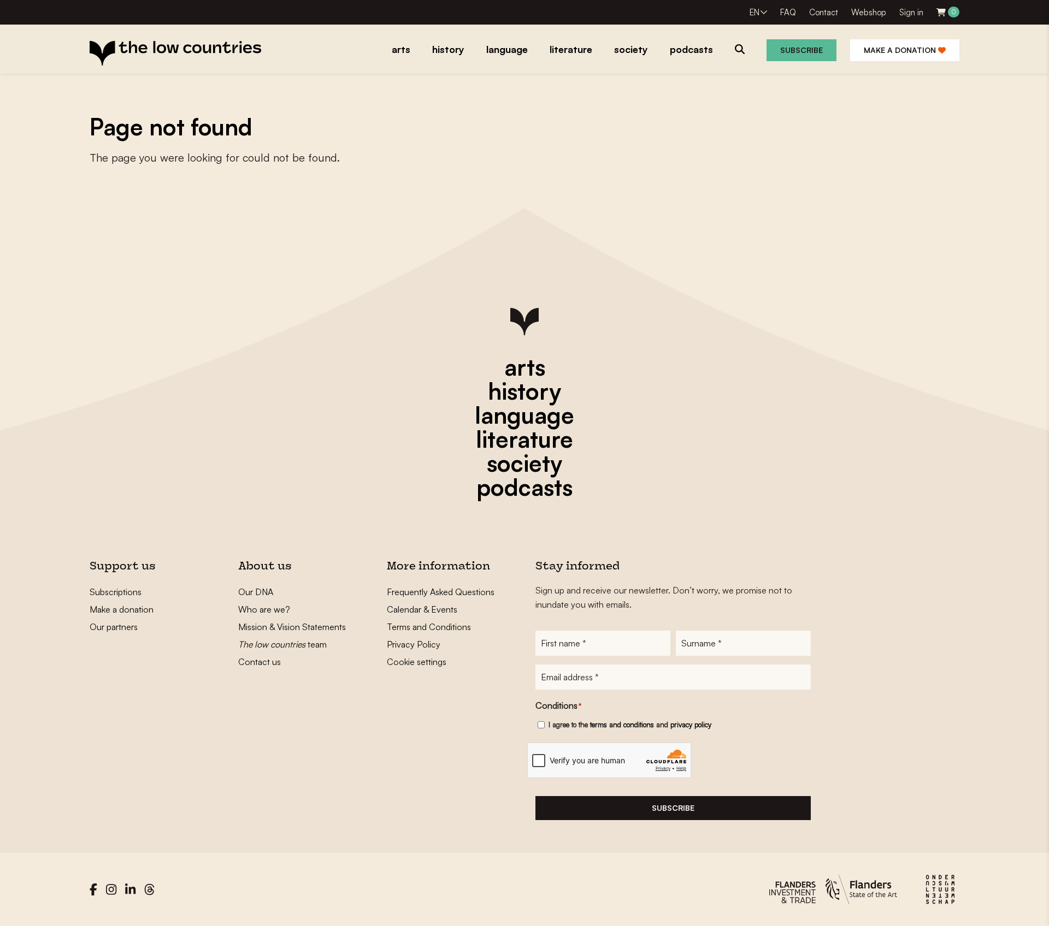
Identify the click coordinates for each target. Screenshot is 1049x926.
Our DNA (255, 591)
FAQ (788, 12)
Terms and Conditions (429, 626)
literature (524, 439)
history (524, 391)
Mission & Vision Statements (292, 626)
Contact (823, 12)
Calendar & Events (422, 609)
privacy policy (690, 724)
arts (524, 367)
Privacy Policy (413, 644)
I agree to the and (630, 724)
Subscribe (801, 50)
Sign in (911, 12)
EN (754, 12)
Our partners (114, 626)
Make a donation (901, 50)
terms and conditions (622, 724)
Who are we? (264, 609)
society (524, 463)
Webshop (868, 12)
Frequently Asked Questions (440, 591)
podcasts (524, 487)
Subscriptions (116, 591)
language (524, 415)
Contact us (259, 661)
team (282, 644)
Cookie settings (416, 661)
